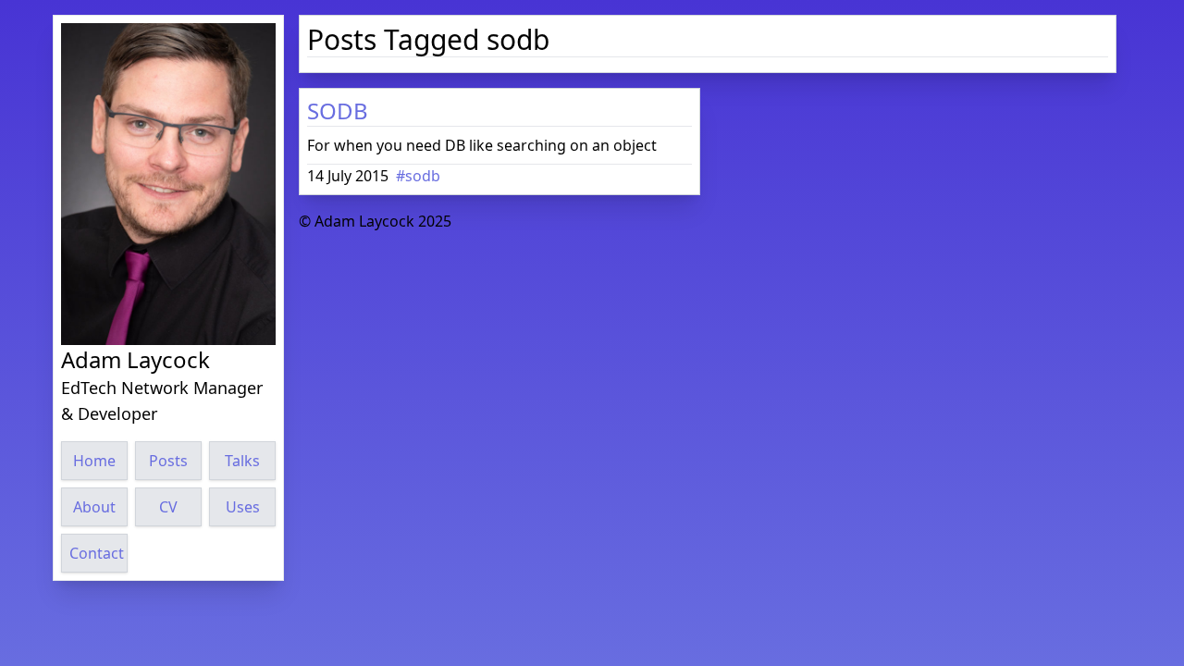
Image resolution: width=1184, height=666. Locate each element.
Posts (168, 460)
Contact (96, 553)
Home (94, 460)
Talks (242, 460)
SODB (337, 110)
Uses (243, 507)
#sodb (418, 176)
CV (168, 507)
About (94, 507)
